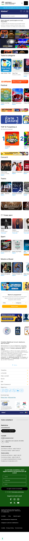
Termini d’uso (18, 528)
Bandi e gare (16, 516)
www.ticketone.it (5, 427)
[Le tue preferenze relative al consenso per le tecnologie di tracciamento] (2, 538)
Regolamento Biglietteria (8, 430)
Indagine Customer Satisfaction (9, 522)
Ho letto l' (15, 492)
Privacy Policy (10, 528)
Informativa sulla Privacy (18, 492)
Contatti (3, 516)
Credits (3, 528)
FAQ (9, 516)
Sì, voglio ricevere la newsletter (14, 488)
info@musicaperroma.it (7, 438)
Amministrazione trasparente (9, 519)
